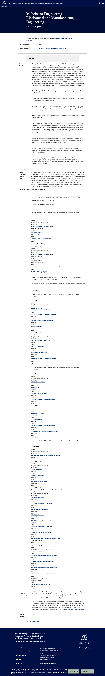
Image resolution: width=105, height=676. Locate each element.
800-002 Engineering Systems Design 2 (42, 254)
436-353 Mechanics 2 (37, 388)
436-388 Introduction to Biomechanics (42, 503)
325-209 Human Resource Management (42, 550)
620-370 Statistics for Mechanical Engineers (44, 431)
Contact (17, 663)
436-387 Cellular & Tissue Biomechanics (43, 573)
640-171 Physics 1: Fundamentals (41, 238)
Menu (103, 4)
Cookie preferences (87, 671)
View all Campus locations (48, 663)
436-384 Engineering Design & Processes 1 (43, 399)
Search (98, 4)
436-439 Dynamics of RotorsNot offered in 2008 (45, 538)
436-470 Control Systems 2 (39, 481)
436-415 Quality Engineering (39, 509)
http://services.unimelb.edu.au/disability (72, 609)
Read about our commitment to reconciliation (29, 641)
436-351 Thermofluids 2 (38, 382)
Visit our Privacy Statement (59, 672)
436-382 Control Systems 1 (39, 393)
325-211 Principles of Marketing (40, 584)
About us (17, 648)
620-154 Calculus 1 (36, 232)
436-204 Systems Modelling (39, 352)
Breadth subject (36, 244)
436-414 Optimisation (37, 515)
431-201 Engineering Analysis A (40, 309)
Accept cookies (74, 671)
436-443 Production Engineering (40, 544)
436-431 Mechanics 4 (37, 469)
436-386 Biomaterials (37, 497)
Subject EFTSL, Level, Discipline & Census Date (53, 48)
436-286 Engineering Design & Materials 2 (43, 358)
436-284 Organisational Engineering (42, 320)
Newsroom (18, 659)
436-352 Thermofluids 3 (38, 414)
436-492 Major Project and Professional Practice (45, 455)
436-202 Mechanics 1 (37, 326)
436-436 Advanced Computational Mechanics (44, 555)
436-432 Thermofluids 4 (38, 475)
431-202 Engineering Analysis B (40, 340)
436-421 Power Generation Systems (41, 532)
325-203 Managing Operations (40, 579)
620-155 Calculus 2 (36, 260)
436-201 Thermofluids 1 (38, 346)
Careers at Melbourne (21, 652)
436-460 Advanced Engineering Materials (43, 521)
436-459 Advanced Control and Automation (44, 567)
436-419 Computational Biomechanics (42, 561)
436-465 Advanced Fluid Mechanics (41, 526)
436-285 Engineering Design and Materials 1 (44, 314)
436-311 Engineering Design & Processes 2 (43, 425)
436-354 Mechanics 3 (37, 420)
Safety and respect (20, 655)
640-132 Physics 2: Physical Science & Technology (46, 266)
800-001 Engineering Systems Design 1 (42, 226)
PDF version (35, 621)
